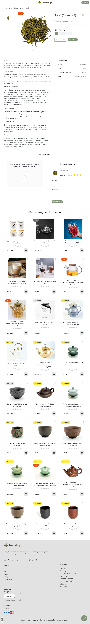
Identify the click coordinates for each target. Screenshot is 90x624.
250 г (65, 34)
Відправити (57, 201)
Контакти (63, 586)
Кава (5, 571)
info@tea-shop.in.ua (7, 607)
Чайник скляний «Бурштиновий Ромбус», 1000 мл (17, 324)
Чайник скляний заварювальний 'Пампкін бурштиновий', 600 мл (45, 365)
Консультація (9, 596)
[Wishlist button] (83, 15)
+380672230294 (9, 601)
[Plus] (64, 39)
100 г (60, 34)
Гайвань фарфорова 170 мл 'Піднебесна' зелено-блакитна (73, 365)
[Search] (18, 2)
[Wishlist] (27, 219)
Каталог (85, 2)
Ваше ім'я (54, 180)
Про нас (63, 568)
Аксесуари (8, 579)
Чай (8, 8)
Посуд (6, 577)
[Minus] (56, 39)
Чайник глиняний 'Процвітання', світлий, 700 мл (73, 485)
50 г (56, 34)
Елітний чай (16, 8)
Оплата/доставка (66, 571)
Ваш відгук (55, 189)
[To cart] (26, 250)
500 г (70, 34)
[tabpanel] (35, 31)
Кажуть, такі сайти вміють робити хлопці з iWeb (49, 620)
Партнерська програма (68, 573)
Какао (6, 574)
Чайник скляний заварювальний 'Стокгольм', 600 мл (73, 282)
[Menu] (3, 2)
